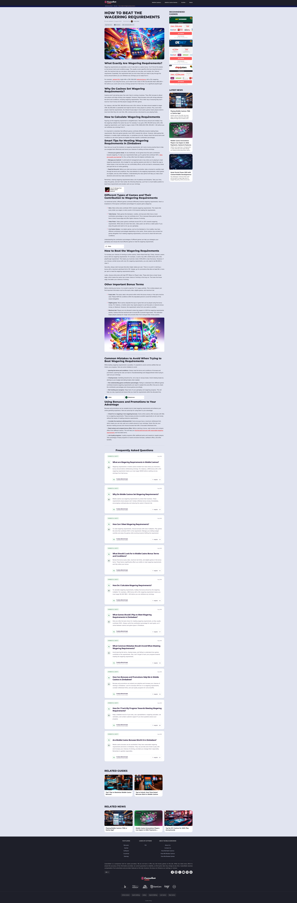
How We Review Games (168, 856)
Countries (126, 853)
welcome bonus (141, 79)
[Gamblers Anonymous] (145, 886)
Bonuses (126, 845)
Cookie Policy (148, 900)
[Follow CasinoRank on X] (179, 872)
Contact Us (168, 848)
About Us (167, 845)
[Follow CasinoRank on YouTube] (183, 872)
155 (145, 845)
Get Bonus (181, 33)
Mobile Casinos (156, 2)
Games (126, 848)
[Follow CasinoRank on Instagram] (176, 872)
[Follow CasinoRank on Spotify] (187, 872)
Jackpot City (116, 79)
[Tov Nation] (135, 886)
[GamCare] (156, 886)
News (191, 2)
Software (126, 851)
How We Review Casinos (168, 853)
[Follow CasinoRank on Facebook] (172, 872)
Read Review (181, 36)
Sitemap (126, 856)
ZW (106, 872)
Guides (183, 2)
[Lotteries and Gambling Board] (125, 886)
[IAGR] (167, 886)
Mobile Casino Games (171, 2)
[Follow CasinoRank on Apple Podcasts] (191, 872)
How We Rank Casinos (167, 851)
